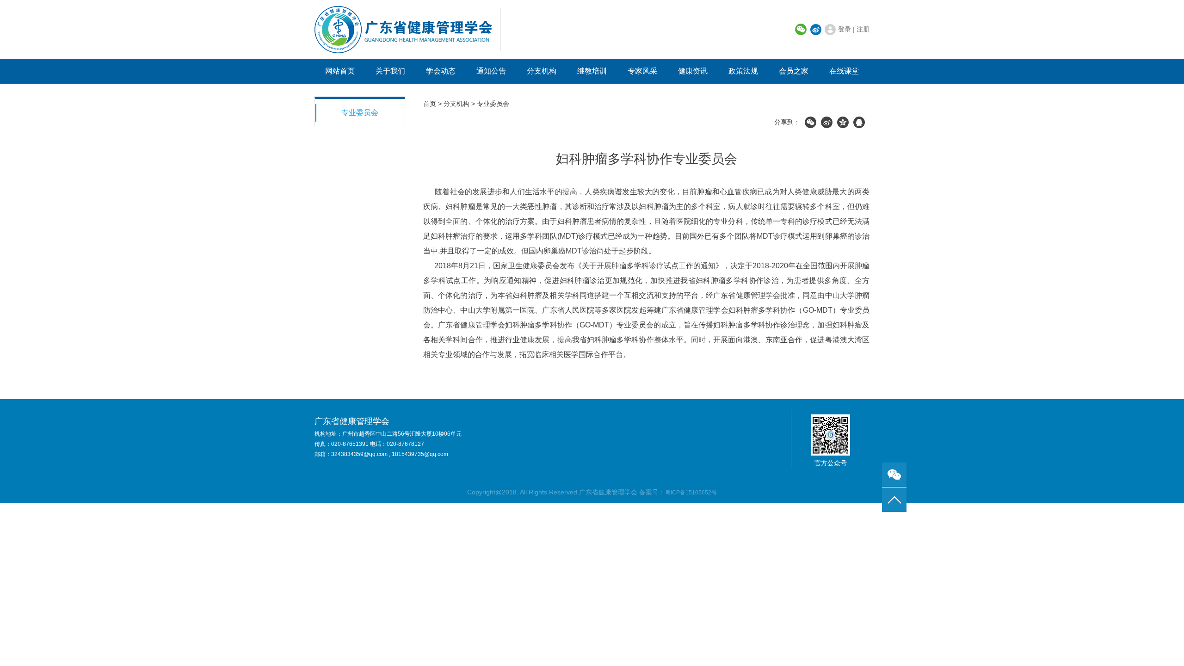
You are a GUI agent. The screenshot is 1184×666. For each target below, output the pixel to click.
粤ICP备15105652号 (691, 492)
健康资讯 (693, 71)
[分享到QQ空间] (843, 122)
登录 (844, 29)
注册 (863, 29)
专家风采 (642, 71)
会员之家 (793, 71)
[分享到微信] (810, 122)
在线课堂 (844, 71)
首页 (429, 103)
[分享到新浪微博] (826, 122)
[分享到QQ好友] (859, 122)
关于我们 (390, 71)
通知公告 (491, 71)
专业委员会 (359, 113)
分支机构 (541, 71)
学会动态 (441, 71)
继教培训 (592, 71)
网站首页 (340, 71)
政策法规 (743, 71)
